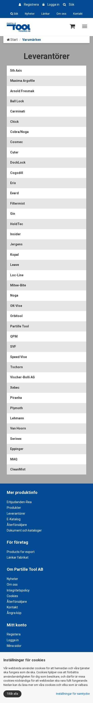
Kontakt (78, 13)
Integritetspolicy (18, 590)
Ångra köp (14, 613)
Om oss (61, 13)
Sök (71, 4)
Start (14, 39)
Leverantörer (16, 513)
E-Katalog (14, 519)
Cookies (12, 596)
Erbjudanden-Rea (19, 502)
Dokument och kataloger (24, 530)
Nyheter (30, 13)
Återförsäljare (17, 525)
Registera (14, 634)
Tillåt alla (12, 693)
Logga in (53, 4)
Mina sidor (14, 646)
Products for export (21, 552)
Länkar (45, 13)
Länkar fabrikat (17, 557)
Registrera (31, 4)
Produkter (14, 507)
